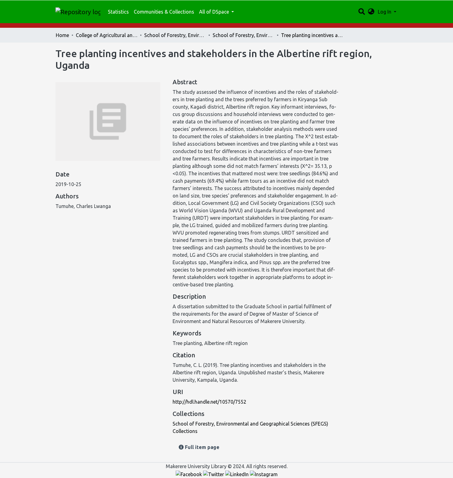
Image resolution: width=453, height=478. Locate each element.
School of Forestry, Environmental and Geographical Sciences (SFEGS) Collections (243, 35)
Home (62, 35)
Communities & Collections (164, 12)
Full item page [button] (201, 447)
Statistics (118, 12)
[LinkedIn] (237, 473)
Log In (385, 12)
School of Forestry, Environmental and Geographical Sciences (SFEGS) (175, 35)
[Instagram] (264, 473)
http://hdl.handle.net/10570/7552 (209, 402)
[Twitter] (214, 473)
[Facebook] (189, 473)
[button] (371, 11)
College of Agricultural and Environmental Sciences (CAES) (106, 35)
